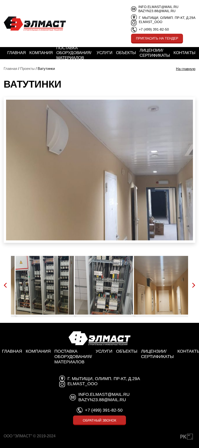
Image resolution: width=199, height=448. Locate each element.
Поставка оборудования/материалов (73, 53)
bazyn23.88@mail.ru (156, 11)
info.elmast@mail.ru (158, 7)
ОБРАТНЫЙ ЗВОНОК (99, 420)
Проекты (27, 68)
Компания (41, 52)
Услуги (104, 52)
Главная (16, 52)
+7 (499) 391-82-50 (154, 29)
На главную (185, 69)
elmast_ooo (150, 22)
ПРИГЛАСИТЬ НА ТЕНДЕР (157, 38)
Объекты (126, 52)
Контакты (184, 52)
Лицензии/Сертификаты (155, 52)
